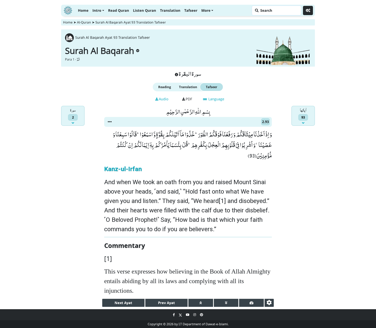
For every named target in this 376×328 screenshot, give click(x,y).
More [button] (206, 10)
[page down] (226, 302)
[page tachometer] (251, 302)
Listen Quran (144, 10)
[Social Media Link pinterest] (201, 315)
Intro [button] (96, 10)
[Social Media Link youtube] (188, 315)
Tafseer (190, 10)
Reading (164, 87)
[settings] (269, 302)
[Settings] (308, 10)
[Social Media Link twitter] (181, 315)
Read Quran (118, 10)
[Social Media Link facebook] (174, 315)
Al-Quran (84, 22)
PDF (189, 99)
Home (83, 10)
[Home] (68, 10)
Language (215, 99)
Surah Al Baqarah (99, 50)
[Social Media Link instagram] (195, 315)
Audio (163, 99)
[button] (109, 121)
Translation (170, 10)
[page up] (200, 302)
